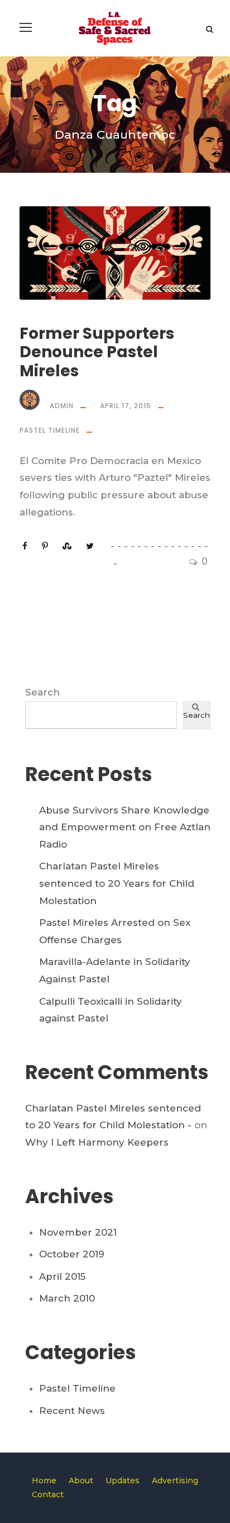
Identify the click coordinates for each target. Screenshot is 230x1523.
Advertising (175, 1480)
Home (44, 1480)
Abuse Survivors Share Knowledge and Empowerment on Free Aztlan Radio (124, 827)
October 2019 (71, 1254)
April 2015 (62, 1276)
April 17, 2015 (125, 405)
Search (42, 692)
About (81, 1480)
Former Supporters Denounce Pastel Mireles (97, 352)
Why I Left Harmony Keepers (97, 1142)
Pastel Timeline (50, 430)
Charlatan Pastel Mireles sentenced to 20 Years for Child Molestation (116, 883)
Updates (123, 1480)
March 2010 (67, 1298)
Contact (48, 1494)
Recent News (72, 1410)
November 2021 (78, 1232)
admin (62, 405)
